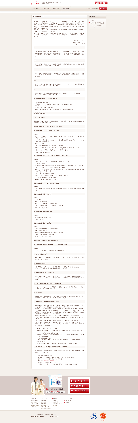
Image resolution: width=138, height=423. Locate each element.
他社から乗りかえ (34, 404)
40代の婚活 (43, 403)
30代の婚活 (43, 401)
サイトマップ (33, 414)
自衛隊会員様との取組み (57, 403)
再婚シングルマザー (35, 406)
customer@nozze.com (45, 105)
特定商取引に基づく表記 (50, 414)
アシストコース (34, 401)
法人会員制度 (55, 401)
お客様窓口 (67, 402)
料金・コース (35, 398)
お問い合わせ (68, 400)
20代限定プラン (34, 403)
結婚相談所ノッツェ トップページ (38, 11)
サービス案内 (45, 398)
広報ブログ (55, 404)
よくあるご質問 (68, 398)
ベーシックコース (34, 400)
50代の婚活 (43, 404)
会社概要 (54, 400)
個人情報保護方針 (41, 414)
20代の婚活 (43, 400)
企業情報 (55, 398)
